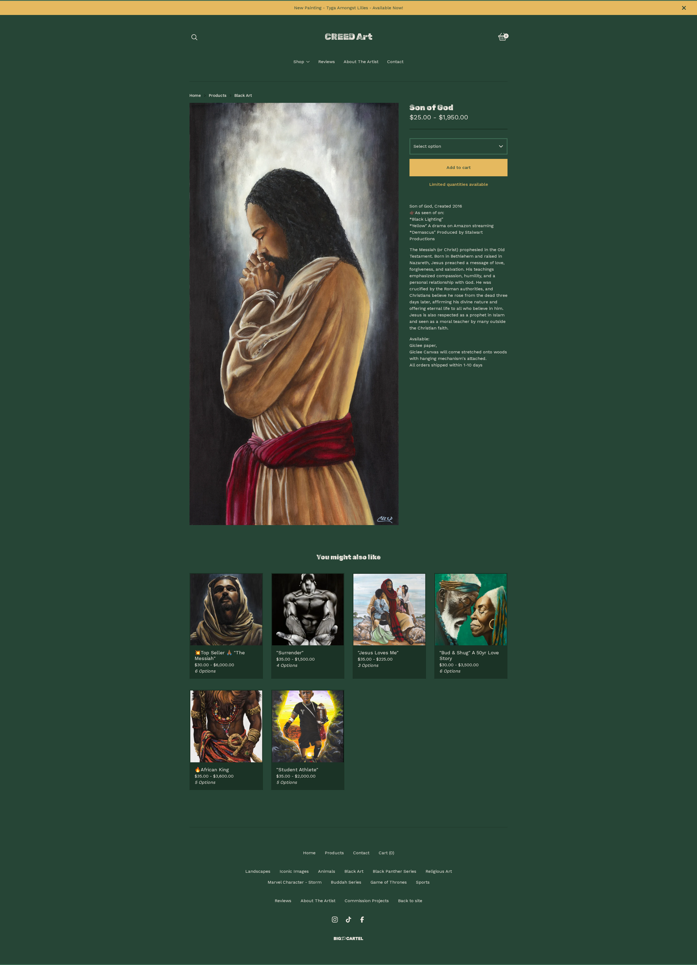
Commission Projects (367, 900)
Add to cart (459, 167)
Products (218, 95)
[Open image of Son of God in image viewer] (294, 314)
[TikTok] (348, 919)
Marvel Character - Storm (295, 882)
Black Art (243, 95)
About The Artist (361, 61)
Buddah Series (346, 882)
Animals (326, 871)
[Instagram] (335, 919)
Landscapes (257, 871)
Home (195, 95)
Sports (423, 882)
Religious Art (439, 871)
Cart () (386, 852)
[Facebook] (362, 919)
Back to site (410, 900)
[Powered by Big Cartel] (348, 938)
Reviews (326, 61)
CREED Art (348, 37)
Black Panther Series (394, 871)
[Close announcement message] (684, 8)
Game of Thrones (389, 882)
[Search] (194, 37)
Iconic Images (294, 871)
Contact (395, 61)
